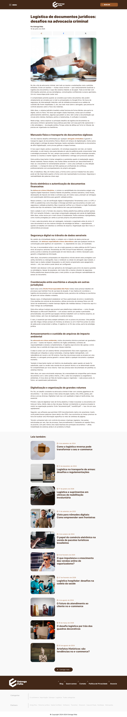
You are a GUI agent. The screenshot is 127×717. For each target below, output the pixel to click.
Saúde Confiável (56, 705)
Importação (44, 697)
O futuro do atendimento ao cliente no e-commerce (72, 605)
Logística (59, 697)
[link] (18, 683)
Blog (61, 684)
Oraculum (82, 705)
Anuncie (113, 684)
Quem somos (71, 684)
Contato (82, 684)
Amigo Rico (33, 705)
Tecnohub (74, 705)
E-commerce (34, 697)
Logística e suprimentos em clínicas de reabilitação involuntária (72, 495)
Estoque (52, 697)
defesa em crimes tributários (43, 190)
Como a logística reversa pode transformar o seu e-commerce (74, 448)
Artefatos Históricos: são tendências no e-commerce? (73, 650)
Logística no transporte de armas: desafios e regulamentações (76, 470)
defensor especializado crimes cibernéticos (58, 241)
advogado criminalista (75, 139)
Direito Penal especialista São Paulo (56, 289)
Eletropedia (109, 705)
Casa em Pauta (91, 705)
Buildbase (101, 705)
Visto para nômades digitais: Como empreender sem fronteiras (76, 516)
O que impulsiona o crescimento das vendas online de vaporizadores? (75, 561)
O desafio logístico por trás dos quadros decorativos (74, 627)
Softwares (66, 705)
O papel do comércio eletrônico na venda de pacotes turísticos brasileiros (76, 540)
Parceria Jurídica (44, 705)
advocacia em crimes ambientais (45, 340)
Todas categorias (69, 697)
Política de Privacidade (98, 684)
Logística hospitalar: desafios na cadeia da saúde (75, 582)
